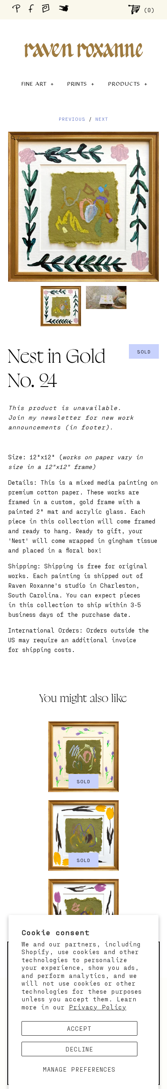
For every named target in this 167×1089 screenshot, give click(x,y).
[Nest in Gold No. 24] (61, 306)
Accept (79, 1028)
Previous (72, 119)
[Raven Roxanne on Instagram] (48, 9)
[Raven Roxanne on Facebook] (32, 9)
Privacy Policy (97, 1007)
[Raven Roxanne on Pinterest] (18, 9)
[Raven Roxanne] (83, 36)
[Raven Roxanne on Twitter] (66, 9)
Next (101, 119)
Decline (79, 1049)
